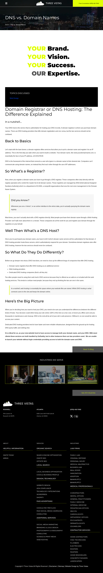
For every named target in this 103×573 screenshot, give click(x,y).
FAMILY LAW (75, 455)
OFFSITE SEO (42, 461)
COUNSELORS (75, 526)
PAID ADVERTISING (45, 501)
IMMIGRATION (75, 473)
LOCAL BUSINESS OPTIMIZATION (49, 472)
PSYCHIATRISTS (76, 520)
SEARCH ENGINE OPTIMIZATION (49, 455)
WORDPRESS (42, 494)
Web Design (14, 98)
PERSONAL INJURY (77, 461)
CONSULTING (42, 514)
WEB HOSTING (42, 540)
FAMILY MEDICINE (77, 502)
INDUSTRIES (74, 443)
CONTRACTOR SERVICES (80, 530)
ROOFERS (74, 549)
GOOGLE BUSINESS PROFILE (48, 475)
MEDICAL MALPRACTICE (79, 464)
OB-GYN (73, 511)
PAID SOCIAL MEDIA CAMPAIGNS (49, 511)
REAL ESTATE (75, 470)
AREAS (5, 458)
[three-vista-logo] (48, 2)
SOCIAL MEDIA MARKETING (47, 524)
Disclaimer (53, 566)
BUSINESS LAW (76, 467)
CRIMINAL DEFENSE (78, 458)
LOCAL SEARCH (43, 465)
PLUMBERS (74, 543)
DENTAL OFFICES (77, 496)
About (5, 443)
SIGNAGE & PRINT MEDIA (46, 537)
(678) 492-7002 (75, 409)
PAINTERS (74, 552)
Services (40, 443)
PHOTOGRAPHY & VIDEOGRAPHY (50, 531)
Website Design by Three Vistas (76, 566)
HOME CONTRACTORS (79, 537)
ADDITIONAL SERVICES (46, 518)
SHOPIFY (40, 497)
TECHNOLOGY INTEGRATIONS (48, 491)
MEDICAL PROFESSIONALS (81, 486)
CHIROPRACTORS (77, 493)
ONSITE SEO (41, 458)
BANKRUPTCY (75, 479)
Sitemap (61, 566)
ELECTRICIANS (76, 546)
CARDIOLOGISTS (76, 514)
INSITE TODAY (8, 455)
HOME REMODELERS (78, 555)
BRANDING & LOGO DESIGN (47, 528)
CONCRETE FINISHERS (79, 558)
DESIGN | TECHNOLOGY (46, 479)
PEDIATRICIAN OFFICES (79, 508)
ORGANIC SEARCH (44, 448)
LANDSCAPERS (76, 561)
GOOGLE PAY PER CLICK (46, 508)
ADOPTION (74, 476)
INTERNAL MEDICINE (78, 505)
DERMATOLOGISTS (77, 523)
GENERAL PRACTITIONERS (80, 499)
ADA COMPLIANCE (44, 488)
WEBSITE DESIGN (43, 485)
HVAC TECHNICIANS (78, 540)
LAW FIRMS (75, 448)
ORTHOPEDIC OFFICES (79, 517)
